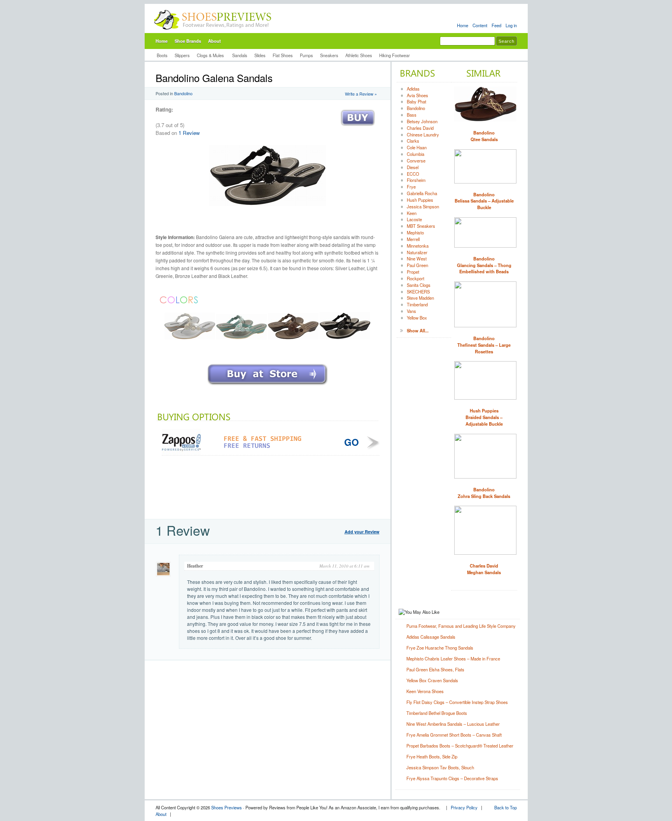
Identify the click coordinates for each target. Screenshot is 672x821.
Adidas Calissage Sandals (430, 637)
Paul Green (417, 265)
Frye (411, 186)
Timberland (417, 304)
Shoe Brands (188, 41)
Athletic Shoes (358, 55)
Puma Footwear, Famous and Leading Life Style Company (461, 626)
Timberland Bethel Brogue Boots (436, 713)
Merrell (413, 239)
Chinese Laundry (423, 134)
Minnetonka (418, 246)
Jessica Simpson (423, 206)
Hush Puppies (420, 200)
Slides (260, 55)
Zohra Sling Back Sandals (484, 492)
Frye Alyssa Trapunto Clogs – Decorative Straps (452, 778)
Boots (162, 55)
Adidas (413, 89)
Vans (411, 311)
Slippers (182, 55)
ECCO (413, 174)
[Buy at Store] (358, 127)
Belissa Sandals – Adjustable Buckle (484, 201)
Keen (411, 213)
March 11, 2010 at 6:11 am (344, 566)
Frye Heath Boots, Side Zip (431, 756)
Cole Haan (417, 147)
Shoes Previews (226, 807)
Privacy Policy (464, 807)
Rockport (415, 278)
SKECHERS (418, 291)
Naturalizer (417, 252)
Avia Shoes (417, 95)
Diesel (412, 167)
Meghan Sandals (484, 568)
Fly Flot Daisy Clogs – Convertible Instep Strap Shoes (457, 702)
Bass (411, 115)
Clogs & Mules (211, 55)
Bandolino (183, 93)
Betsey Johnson (422, 121)
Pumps (306, 55)
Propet (413, 272)
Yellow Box (417, 317)
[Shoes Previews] (212, 31)
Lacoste (414, 219)
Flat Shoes (282, 55)
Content (479, 25)
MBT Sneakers (421, 226)
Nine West (417, 258)
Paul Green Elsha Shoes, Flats (435, 669)
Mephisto (415, 232)
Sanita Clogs (418, 285)
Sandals (239, 55)
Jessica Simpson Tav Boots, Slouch (440, 767)
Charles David (420, 128)
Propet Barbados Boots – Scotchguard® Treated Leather (459, 745)
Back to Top (505, 807)
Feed (496, 25)
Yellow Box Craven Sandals (432, 680)
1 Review (189, 132)
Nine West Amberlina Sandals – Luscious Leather (453, 724)
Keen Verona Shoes (425, 691)
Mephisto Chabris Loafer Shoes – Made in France (453, 658)
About (214, 41)
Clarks (413, 141)
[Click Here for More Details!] (267, 386)
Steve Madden (420, 298)
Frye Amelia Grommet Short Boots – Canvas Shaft (454, 735)
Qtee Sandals (484, 135)
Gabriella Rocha (422, 193)
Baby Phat (416, 101)
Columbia (415, 154)
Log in (511, 25)
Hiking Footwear (394, 55)
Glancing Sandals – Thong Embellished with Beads (484, 265)
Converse (416, 160)
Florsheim (416, 180)
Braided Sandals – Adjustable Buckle (484, 417)
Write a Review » (361, 94)
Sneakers (329, 55)
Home (462, 25)
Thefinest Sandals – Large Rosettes (484, 345)
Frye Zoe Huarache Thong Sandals (439, 648)
